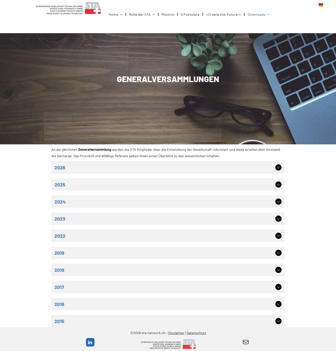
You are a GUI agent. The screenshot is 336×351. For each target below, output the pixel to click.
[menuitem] (116, 14)
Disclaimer (176, 333)
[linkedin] (90, 343)
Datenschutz (196, 333)
